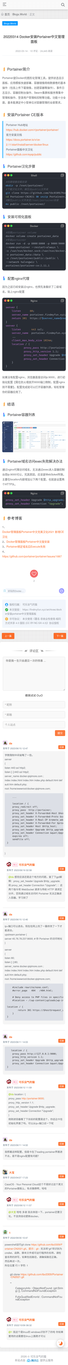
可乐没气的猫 (38, 1356)
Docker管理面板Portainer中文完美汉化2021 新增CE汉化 (33, 534)
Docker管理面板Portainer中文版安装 (28, 541)
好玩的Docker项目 (17, 591)
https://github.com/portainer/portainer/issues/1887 (32, 556)
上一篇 (8, 635)
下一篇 (59, 635)
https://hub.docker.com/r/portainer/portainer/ (32, 130)
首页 (7, 14)
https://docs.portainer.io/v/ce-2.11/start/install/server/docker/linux (27, 142)
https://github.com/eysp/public (24, 154)
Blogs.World (19, 14)
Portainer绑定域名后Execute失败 (26, 546)
